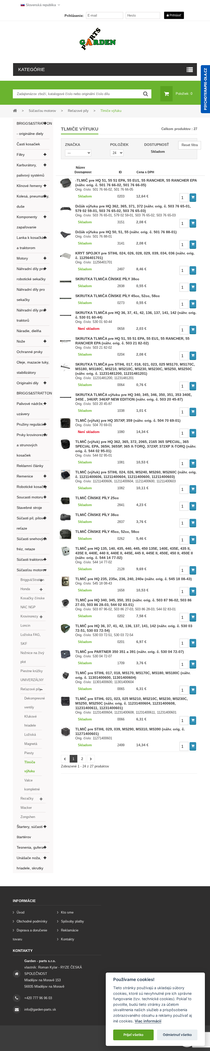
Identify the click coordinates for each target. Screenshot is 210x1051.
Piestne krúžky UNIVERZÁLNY (32, 675)
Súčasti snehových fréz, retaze (32, 544)
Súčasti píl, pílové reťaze (31, 523)
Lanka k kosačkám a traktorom (32, 243)
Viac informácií (148, 1021)
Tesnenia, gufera (30, 847)
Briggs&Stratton (32, 580)
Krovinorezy (29, 616)
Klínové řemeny (29, 186)
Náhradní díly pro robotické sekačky (31, 274)
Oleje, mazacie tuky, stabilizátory (33, 367)
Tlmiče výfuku (29, 766)
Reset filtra (190, 145)
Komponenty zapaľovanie (27, 222)
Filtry (21, 155)
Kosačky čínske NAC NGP (32, 602)
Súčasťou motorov (31, 570)
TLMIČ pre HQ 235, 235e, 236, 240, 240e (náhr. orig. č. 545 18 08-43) (133, 579)
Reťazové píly (30, 689)
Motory (22, 258)
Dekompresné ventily (33, 702)
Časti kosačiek (28, 144)
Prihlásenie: (74, 15)
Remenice (25, 476)
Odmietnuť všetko (177, 1035)
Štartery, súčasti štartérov (30, 832)
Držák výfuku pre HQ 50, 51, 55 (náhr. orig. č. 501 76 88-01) (126, 232)
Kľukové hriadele (30, 721)
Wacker (26, 808)
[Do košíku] (193, 197)
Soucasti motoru (30, 497)
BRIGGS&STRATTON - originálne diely (33, 128)
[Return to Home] (15, 110)
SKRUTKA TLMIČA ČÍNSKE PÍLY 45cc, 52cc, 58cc (117, 296)
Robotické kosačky (32, 487)
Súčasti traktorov (30, 559)
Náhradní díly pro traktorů (31, 315)
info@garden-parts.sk (40, 1009)
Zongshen (27, 817)
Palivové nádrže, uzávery (30, 409)
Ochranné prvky (30, 352)
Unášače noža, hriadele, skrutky (30, 863)
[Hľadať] (145, 93)
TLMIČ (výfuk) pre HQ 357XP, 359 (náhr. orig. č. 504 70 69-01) (128, 420)
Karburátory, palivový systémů (30, 170)
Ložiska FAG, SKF (30, 639)
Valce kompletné (32, 784)
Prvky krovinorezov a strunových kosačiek (32, 445)
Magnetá (30, 744)
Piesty (29, 753)
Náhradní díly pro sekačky (31, 294)
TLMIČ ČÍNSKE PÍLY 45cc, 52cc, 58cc (107, 532)
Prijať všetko (133, 1035)
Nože (21, 341)
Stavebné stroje (29, 508)
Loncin (25, 625)
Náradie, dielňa (29, 331)
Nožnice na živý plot (32, 657)
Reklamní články (30, 466)
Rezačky (27, 798)
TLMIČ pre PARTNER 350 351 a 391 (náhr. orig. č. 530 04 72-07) (129, 652)
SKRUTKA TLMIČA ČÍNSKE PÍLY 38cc (107, 279)
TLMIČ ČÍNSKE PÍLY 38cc (97, 515)
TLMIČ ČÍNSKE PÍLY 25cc (97, 498)
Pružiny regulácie (31, 424)
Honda (25, 589)
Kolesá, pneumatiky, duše (33, 201)
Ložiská (30, 735)
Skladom (158, 152)
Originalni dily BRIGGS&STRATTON (33, 388)
